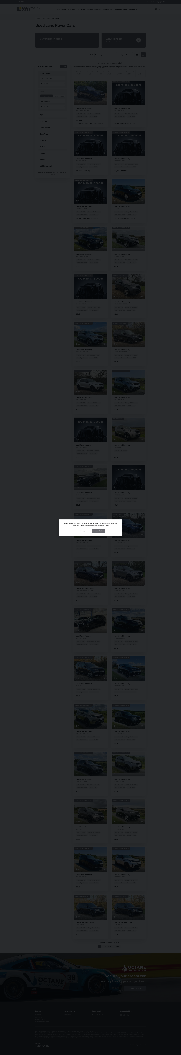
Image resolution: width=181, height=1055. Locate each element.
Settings (82, 531)
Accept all (98, 531)
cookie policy (104, 525)
